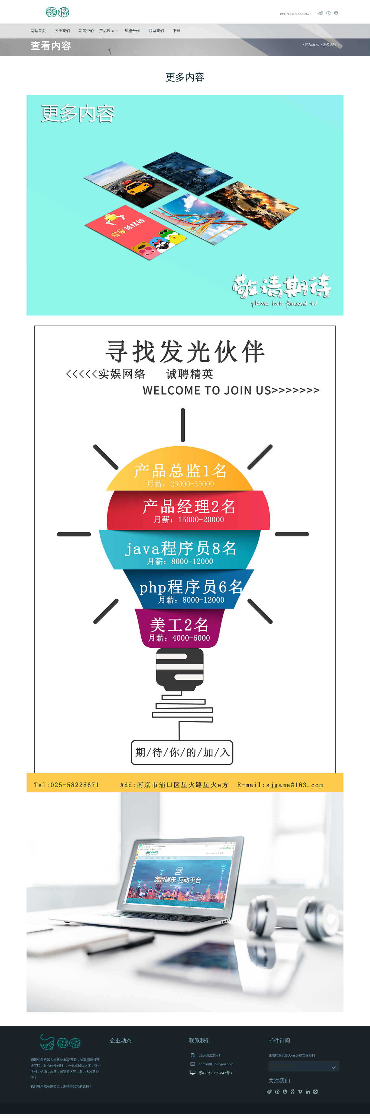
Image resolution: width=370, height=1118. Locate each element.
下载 (176, 30)
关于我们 (62, 30)
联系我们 (156, 30)
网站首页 (38, 30)
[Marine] (58, 11)
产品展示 (106, 30)
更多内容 (330, 44)
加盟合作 (132, 30)
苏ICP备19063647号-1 (215, 1072)
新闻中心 (86, 30)
